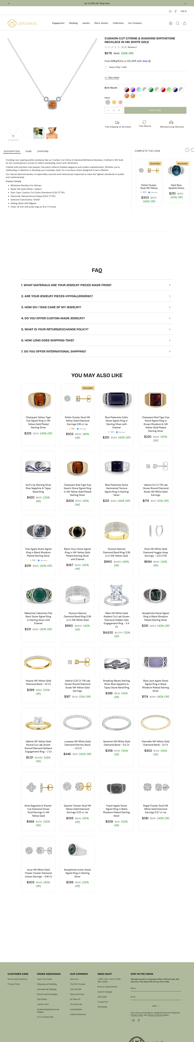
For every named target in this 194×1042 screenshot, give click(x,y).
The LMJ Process (77, 984)
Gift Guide (102, 997)
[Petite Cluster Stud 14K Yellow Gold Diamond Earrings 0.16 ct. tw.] (149, 170)
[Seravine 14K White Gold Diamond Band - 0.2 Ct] (117, 723)
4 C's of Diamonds (45, 1017)
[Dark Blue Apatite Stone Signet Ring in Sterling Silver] (176, 170)
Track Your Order (44, 979)
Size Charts (42, 999)
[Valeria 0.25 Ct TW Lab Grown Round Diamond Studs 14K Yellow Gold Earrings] (77, 662)
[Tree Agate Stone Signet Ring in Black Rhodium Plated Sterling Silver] (38, 530)
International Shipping (46, 989)
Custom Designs (105, 992)
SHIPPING (43, 151)
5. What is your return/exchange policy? (54, 329)
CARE (28, 151)
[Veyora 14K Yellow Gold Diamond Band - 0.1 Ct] (38, 662)
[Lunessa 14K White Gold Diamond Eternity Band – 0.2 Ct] (77, 723)
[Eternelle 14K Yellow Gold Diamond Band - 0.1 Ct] (156, 723)
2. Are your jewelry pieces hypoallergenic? (57, 296)
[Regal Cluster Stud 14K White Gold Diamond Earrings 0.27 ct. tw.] (156, 787)
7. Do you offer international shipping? (53, 351)
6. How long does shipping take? (47, 340)
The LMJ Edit (75, 989)
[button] (58, 23)
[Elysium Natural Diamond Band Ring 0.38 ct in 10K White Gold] (77, 594)
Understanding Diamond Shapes (48, 1010)
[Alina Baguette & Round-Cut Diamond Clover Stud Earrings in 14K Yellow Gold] (38, 787)
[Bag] (184, 23)
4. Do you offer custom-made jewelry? (53, 318)
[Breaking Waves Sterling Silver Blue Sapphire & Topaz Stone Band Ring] (117, 662)
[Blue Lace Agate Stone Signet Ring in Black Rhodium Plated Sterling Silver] (156, 662)
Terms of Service (155, 1015)
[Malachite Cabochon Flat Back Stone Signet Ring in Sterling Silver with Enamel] (38, 594)
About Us (74, 979)
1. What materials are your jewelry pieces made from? (66, 285)
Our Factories (76, 1004)
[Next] (185, 3)
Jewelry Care (43, 1004)
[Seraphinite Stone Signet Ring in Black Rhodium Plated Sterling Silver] (156, 594)
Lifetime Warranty (78, 1014)
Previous (8, 81)
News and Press (77, 994)
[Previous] (9, 3)
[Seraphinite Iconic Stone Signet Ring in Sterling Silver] (77, 851)
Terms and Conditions (17, 979)
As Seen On (75, 999)
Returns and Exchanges (47, 994)
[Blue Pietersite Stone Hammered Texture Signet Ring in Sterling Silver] (117, 466)
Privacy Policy (14, 984)
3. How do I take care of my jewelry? (51, 307)
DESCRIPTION (12, 151)
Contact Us (103, 1002)
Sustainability (76, 1009)
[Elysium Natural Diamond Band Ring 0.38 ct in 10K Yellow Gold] (117, 530)
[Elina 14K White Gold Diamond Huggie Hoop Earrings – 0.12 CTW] (156, 530)
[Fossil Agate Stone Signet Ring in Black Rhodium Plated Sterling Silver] (117, 787)
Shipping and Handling (47, 984)
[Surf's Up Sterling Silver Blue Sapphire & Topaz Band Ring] (38, 466)
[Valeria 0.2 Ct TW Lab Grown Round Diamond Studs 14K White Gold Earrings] (156, 466)
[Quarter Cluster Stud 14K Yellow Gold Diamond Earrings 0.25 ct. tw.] (77, 787)
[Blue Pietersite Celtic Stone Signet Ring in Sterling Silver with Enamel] (117, 399)
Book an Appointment (107, 986)
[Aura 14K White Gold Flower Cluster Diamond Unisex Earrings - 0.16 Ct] (38, 851)
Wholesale (102, 1006)
